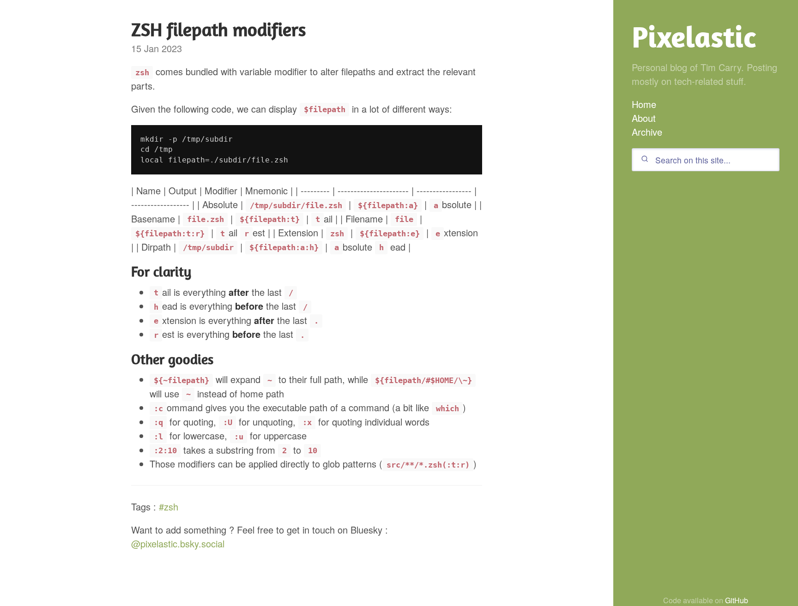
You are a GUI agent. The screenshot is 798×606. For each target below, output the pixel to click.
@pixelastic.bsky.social (177, 543)
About (644, 118)
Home (644, 104)
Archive (647, 131)
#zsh (168, 506)
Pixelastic (694, 36)
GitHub (736, 600)
